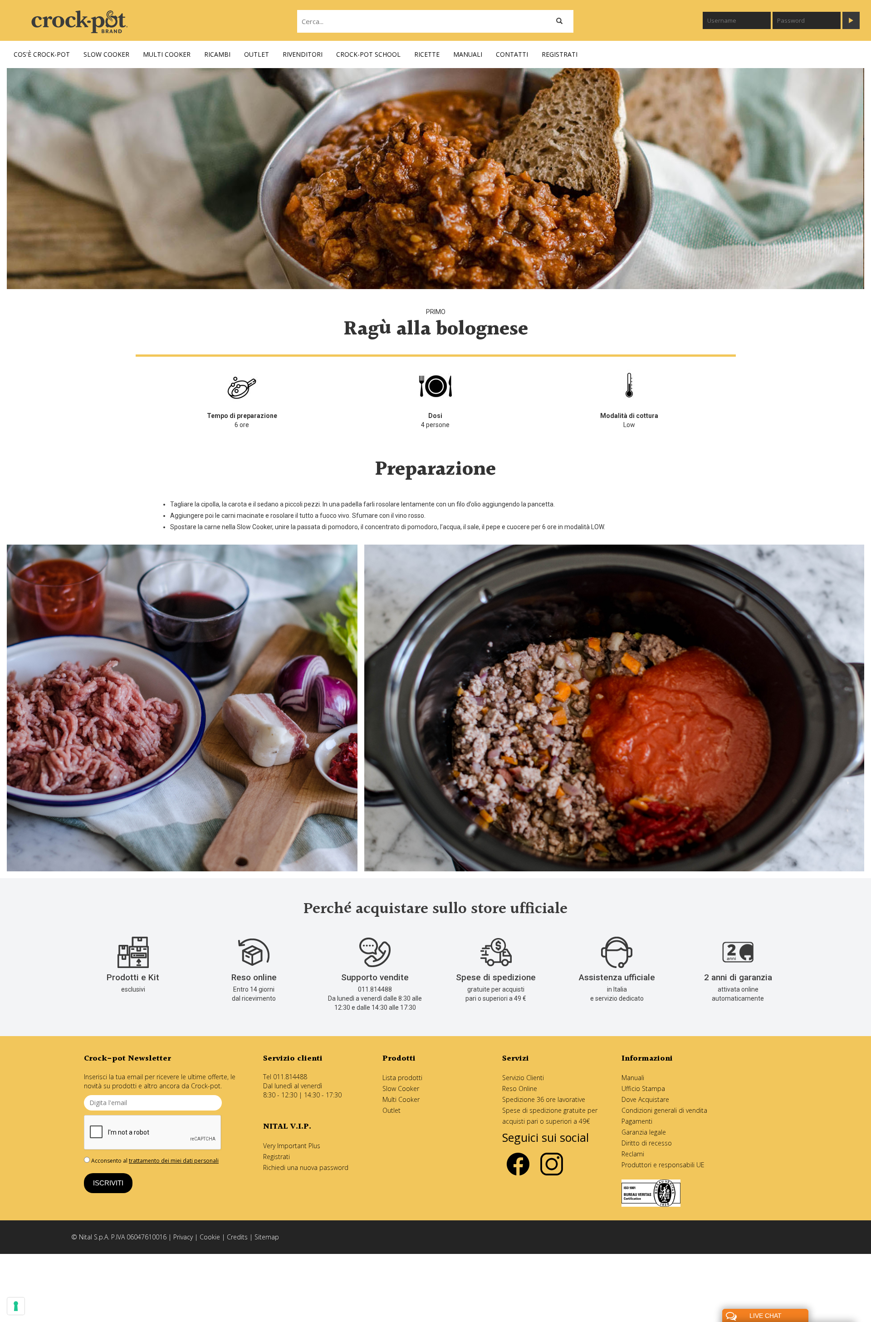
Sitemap (266, 1237)
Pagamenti (636, 1121)
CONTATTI (512, 54)
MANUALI (467, 54)
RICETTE (427, 54)
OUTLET (256, 54)
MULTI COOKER (167, 54)
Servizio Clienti (523, 1077)
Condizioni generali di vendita (664, 1110)
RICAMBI (217, 54)
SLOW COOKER (106, 54)
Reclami (632, 1154)
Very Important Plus (291, 1145)
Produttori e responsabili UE (663, 1164)
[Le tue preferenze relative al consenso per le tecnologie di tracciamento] (15, 1306)
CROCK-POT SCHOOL (368, 54)
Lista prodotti (402, 1077)
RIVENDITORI (303, 54)
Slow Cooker (400, 1088)
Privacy (183, 1237)
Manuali (632, 1077)
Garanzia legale (643, 1132)
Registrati (276, 1156)
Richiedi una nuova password (305, 1167)
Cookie (210, 1237)
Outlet (391, 1110)
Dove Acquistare (645, 1099)
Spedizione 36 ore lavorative (543, 1099)
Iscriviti (108, 1183)
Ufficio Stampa (643, 1088)
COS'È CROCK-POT (42, 54)
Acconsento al (154, 1161)
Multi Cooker (401, 1099)
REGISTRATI (559, 54)
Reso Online (519, 1088)
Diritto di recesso (646, 1143)
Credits (237, 1237)
